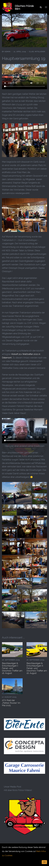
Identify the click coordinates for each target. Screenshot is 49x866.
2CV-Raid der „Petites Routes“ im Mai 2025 (11, 702)
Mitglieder (40, 51)
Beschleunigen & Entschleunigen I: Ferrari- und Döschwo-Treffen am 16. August (12, 668)
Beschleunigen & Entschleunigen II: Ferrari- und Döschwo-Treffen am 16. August (37, 668)
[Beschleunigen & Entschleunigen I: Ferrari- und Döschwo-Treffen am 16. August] (12, 649)
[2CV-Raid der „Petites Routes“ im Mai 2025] (12, 686)
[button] (41, 7)
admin (7, 51)
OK (44, 862)
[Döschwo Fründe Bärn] (7, 7)
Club (31, 51)
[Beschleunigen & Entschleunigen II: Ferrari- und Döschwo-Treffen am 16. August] (37, 649)
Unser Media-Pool (12, 786)
